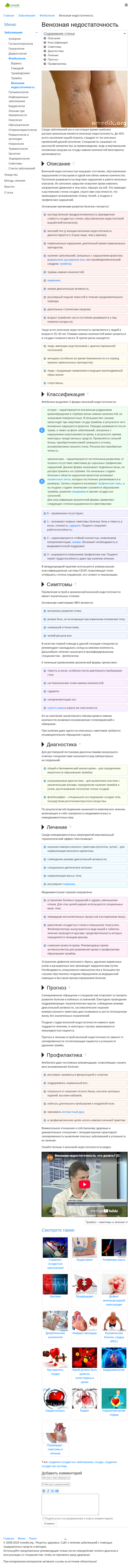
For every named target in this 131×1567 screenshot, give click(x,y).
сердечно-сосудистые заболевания (71, 1462)
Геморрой (17, 68)
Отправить (49, 1523)
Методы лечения (14, 180)
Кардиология (17, 106)
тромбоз (65, 263)
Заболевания (13, 32)
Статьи (8, 192)
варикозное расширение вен (66, 259)
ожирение (53, 280)
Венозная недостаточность (23, 85)
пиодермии (79, 491)
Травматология (18, 148)
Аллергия (15, 38)
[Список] (57, 1491)
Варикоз (16, 63)
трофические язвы (110, 483)
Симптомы (15, 163)
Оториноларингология (23, 129)
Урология (14, 153)
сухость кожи (55, 707)
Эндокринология (19, 158)
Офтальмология (19, 125)
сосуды (99, 1462)
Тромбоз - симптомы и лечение (105, 1222)
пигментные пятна (59, 479)
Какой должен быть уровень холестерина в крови (84, 1376)
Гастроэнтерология (21, 43)
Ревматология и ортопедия (19, 136)
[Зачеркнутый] (52, 1491)
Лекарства (11, 174)
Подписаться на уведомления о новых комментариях (79, 1518)
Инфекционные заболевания (18, 99)
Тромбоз (16, 78)
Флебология (17, 58)
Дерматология (18, 53)
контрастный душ (73, 1111)
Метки (21, 1538)
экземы (76, 542)
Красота (9, 186)
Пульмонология (18, 92)
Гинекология (16, 48)
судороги (75, 525)
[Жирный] (44, 1491)
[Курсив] (48, 1491)
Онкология (15, 120)
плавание (69, 884)
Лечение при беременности (18, 113)
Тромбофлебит (20, 73)
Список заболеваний (22, 168)
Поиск (33, 1538)
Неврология (16, 143)
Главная (8, 1538)
